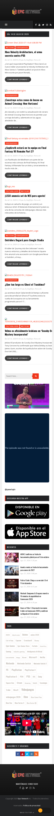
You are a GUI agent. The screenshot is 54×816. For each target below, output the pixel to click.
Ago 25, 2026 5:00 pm (28, 573)
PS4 (21, 676)
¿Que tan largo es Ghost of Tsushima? (25, 284)
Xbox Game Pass (36, 697)
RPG (34, 677)
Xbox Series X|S (32, 703)
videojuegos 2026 (13, 697)
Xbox (26, 697)
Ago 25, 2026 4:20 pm (28, 602)
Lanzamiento (10, 657)
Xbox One (9, 703)
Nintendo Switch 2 (40, 663)
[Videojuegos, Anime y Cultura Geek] (27, 15)
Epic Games (10, 645)
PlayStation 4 (30, 670)
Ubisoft (15, 690)
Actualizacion (16, 635)
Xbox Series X (19, 703)
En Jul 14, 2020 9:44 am (14, 338)
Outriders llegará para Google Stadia (24, 240)
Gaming (8, 651)
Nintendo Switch (24, 663)
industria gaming (19, 652)
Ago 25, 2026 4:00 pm (28, 617)
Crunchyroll (28, 640)
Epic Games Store (23, 646)
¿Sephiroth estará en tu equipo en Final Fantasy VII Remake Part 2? (25, 149)
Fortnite (35, 646)
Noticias (10, 47)
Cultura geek (12, 191)
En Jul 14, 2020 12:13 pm (14, 244)
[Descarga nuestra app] (27, 517)
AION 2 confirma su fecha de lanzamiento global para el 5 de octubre (34, 555)
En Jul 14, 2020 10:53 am (14, 289)
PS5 (28, 676)
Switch (35, 683)
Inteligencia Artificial (34, 651)
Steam (19, 682)
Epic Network (23, 798)
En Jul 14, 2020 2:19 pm (14, 200)
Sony (40, 676)
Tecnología (43, 682)
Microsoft (33, 657)
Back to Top (26, 812)
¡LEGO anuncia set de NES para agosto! (25, 196)
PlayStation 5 (11, 676)
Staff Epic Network (33, 60)
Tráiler (8, 690)
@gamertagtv (10, 489)
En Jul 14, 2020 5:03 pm (14, 108)
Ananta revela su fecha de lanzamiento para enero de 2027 (34, 568)
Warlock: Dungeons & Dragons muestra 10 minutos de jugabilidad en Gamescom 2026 (34, 596)
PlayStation (17, 670)
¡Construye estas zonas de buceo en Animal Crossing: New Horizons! (24, 101)
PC (7, 670)
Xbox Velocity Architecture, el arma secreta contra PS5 (23, 53)
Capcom (18, 640)
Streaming (27, 683)
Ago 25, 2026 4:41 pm (28, 586)
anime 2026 (35, 635)
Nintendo (10, 663)
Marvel (24, 657)
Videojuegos (22, 47)
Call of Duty (9, 640)
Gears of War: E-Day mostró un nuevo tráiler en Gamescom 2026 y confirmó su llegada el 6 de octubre (34, 610)
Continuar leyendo (17, 79)
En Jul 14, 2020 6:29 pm (14, 60)
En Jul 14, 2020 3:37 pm (14, 155)
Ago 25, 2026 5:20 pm (28, 560)
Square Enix (10, 682)
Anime (25, 634)
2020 (8, 635)
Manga (18, 657)
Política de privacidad (31, 805)
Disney (36, 640)
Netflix (42, 657)
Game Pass (43, 646)
